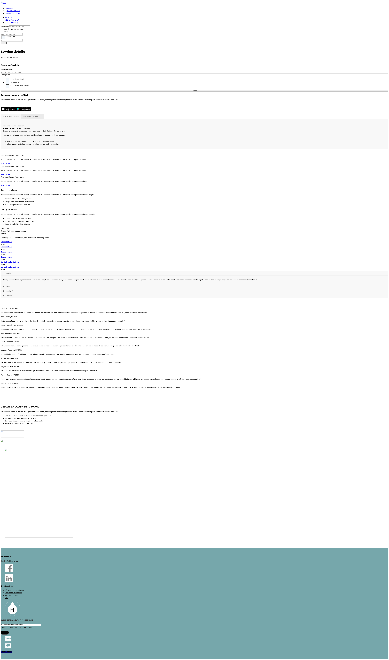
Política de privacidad (13, 593)
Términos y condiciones (14, 590)
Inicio (3, 57)
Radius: (10, 37)
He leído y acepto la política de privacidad (18, 627)
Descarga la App (13, 13)
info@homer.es (11, 561)
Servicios (9, 8)
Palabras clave (7, 70)
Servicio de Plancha (18, 82)
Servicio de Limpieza (18, 79)
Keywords (5, 27)
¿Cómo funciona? (13, 11)
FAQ (6, 598)
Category (4, 29)
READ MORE (5, 163)
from (6, 242)
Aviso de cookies (11, 595)
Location (4, 32)
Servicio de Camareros (20, 86)
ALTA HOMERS (6, 652)
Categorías (5, 75)
